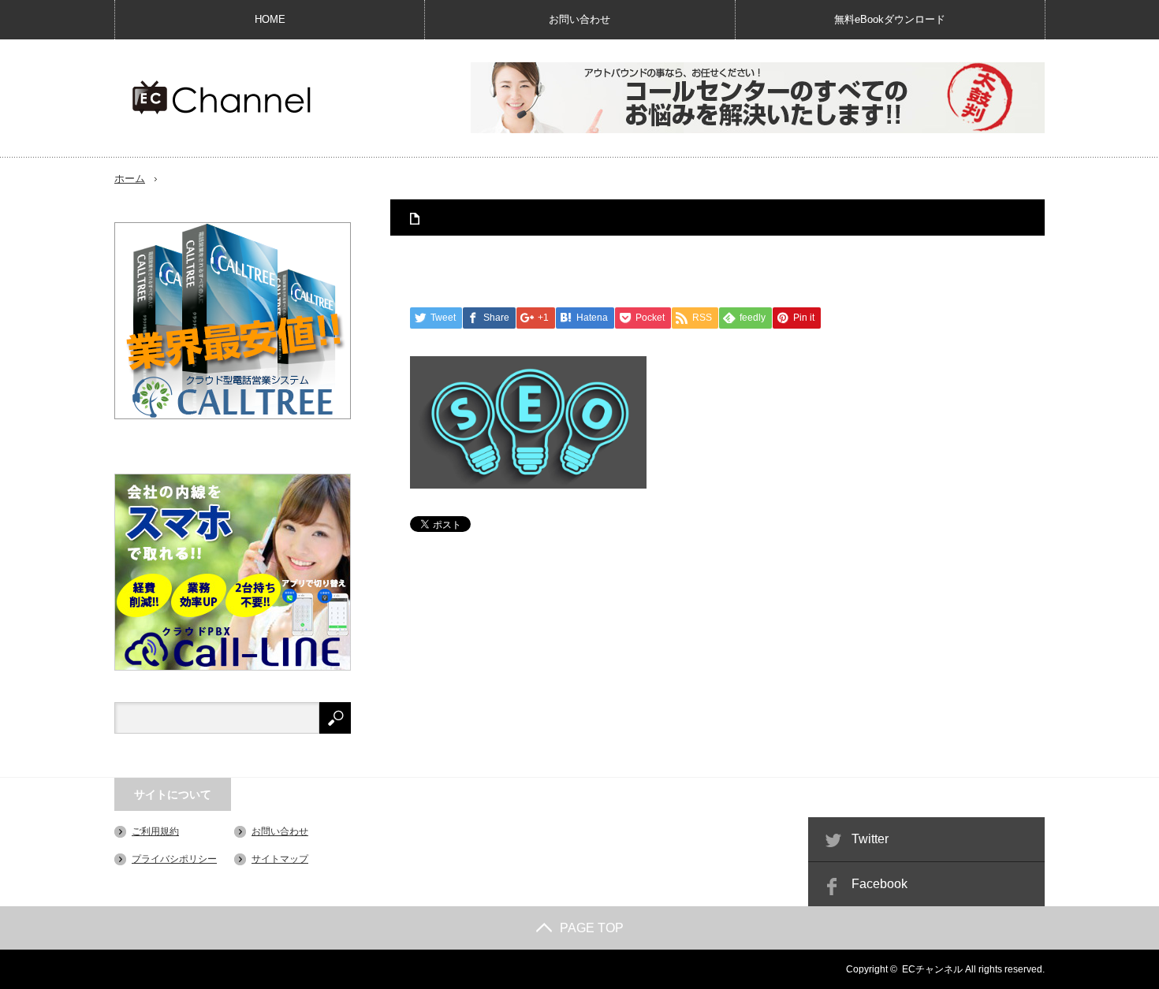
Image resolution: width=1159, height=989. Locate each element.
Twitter (870, 839)
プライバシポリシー (174, 858)
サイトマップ (280, 858)
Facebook (879, 883)
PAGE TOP (592, 928)
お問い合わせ (579, 19)
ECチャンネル (932, 969)
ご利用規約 (155, 831)
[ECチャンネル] (221, 97)
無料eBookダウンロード (889, 19)
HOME (270, 19)
